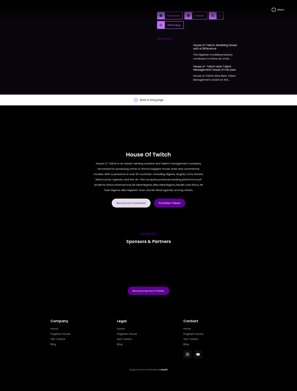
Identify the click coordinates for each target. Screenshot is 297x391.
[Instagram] (187, 354)
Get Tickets (58, 339)
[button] (170, 25)
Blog (53, 344)
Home (54, 328)
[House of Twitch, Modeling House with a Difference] (174, 53)
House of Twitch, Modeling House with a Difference (215, 47)
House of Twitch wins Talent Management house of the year (214, 68)
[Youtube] (198, 354)
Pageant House (60, 334)
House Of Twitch (148, 154)
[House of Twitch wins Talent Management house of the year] (174, 74)
